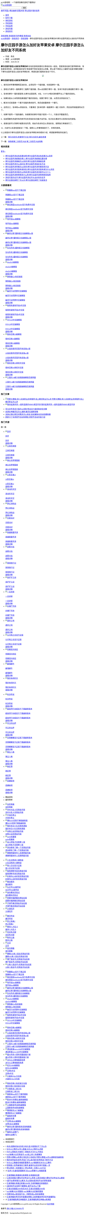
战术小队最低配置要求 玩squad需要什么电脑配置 (27, 1171)
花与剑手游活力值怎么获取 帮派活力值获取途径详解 (26, 409)
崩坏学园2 (5, 11)
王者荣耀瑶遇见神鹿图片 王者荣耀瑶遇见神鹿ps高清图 (29, 1199)
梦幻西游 (28, 11)
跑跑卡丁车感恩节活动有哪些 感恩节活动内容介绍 (25, 417)
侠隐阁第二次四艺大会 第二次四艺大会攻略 (25, 141)
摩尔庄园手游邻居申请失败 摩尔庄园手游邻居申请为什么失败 (29, 169)
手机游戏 (9, 23)
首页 (7, 15)
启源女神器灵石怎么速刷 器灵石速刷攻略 (21, 412)
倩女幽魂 (13, 11)
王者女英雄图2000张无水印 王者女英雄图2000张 (26, 1189)
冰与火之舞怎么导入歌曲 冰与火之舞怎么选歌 (25, 1149)
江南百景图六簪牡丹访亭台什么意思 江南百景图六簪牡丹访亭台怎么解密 (35, 1178)
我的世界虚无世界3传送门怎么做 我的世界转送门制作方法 (30, 1160)
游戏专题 (9, 29)
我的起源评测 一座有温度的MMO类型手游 (58, 404)
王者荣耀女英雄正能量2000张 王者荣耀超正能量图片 (27, 1183)
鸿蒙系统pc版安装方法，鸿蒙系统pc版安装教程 (25, 1194)
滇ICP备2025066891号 (15, 1208)
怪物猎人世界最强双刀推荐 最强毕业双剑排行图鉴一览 (28, 1165)
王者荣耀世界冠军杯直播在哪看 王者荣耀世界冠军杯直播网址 (31, 1197)
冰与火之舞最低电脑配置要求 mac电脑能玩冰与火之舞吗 (29, 1163)
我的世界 (35, 11)
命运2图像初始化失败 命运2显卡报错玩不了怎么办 (27, 1146)
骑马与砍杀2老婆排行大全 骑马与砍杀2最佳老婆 (27, 137)
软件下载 (9, 18)
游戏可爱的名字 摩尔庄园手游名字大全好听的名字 (25, 177)
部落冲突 (20, 11)
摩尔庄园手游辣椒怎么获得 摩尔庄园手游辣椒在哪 (25, 161)
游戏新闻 (12, 36)
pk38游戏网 (5, 38)
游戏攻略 (4, 36)
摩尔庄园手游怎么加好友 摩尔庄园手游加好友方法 (25, 164)
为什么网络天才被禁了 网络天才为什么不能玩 (25, 1152)
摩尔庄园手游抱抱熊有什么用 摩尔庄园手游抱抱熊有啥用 (28, 175)
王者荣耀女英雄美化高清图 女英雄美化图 (23, 1175)
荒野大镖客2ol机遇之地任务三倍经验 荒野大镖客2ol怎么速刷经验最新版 (35, 1157)
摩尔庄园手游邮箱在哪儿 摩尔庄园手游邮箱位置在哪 (26, 159)
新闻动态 (27, 36)
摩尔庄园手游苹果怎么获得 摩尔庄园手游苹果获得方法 (27, 167)
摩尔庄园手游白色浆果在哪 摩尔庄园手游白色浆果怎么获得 (28, 156)
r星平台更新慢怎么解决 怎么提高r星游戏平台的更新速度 (29, 1181)
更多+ (3, 151)
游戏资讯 (9, 31)
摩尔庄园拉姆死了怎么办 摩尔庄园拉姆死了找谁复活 (26, 180)
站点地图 (50, 1204)
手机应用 (9, 26)
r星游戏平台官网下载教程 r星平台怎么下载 (24, 1186)
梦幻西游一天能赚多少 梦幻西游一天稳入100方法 (26, 1168)
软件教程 (19, 36)
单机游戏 (9, 20)
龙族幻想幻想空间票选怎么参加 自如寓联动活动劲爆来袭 (28, 414)
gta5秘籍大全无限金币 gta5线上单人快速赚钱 (24, 1154)
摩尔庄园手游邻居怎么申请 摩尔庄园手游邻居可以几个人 (28, 172)
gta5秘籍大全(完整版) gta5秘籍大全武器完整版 (25, 1191)
